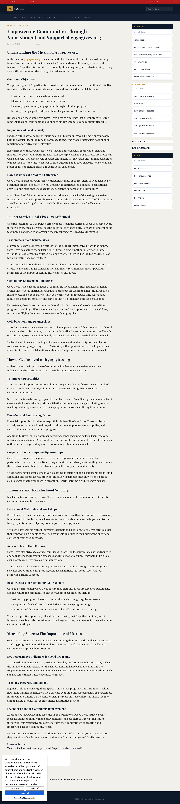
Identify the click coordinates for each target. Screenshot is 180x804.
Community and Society (19, 25)
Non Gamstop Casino (144, 96)
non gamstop (139, 141)
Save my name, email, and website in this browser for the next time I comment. (51, 779)
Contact (174, 2)
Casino (75, 17)
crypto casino (140, 168)
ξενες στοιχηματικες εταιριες (147, 47)
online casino (139, 205)
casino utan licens (142, 69)
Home (15, 17)
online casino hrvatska (144, 76)
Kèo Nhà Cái (139, 190)
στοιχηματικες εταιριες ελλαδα (148, 54)
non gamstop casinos (144, 111)
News (24, 17)
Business (35, 17)
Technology (50, 17)
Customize (14, 788)
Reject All (35, 788)
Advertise (165, 2)
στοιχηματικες (140, 62)
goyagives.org (32, 59)
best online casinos (142, 176)
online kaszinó (140, 40)
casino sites (139, 103)
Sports (64, 17)
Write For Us (154, 2)
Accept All (24, 793)
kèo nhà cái (139, 198)
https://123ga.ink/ (141, 148)
